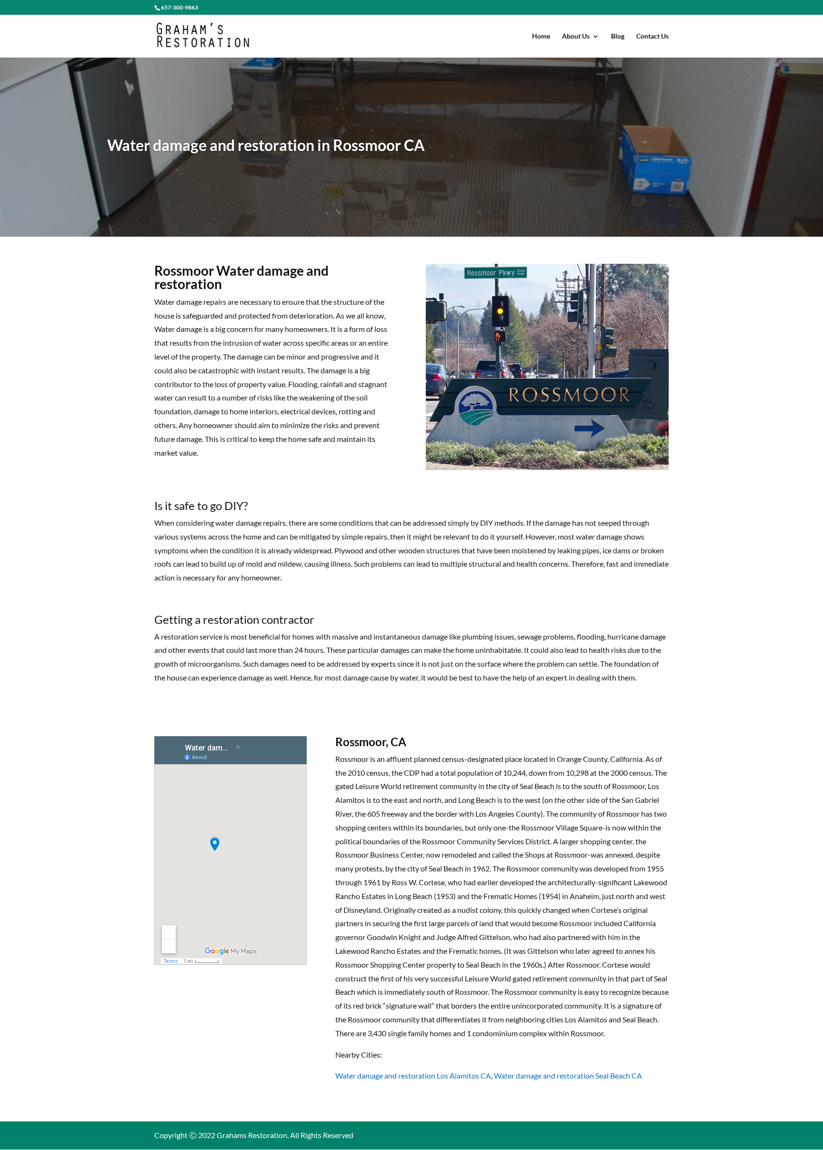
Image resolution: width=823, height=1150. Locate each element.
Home (541, 36)
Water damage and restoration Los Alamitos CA (413, 1075)
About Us (576, 36)
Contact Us (652, 36)
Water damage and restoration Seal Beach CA (568, 1075)
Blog (617, 36)
